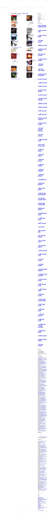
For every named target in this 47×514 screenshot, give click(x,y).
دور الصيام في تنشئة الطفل (43, 469)
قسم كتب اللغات (42, 114)
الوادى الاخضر (16, 15)
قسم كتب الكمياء (42, 250)
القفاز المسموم (16, 72)
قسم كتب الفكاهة (42, 45)
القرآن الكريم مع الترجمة (41, 505)
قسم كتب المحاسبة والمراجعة (40, 129)
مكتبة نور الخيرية (40, 23)
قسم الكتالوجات (42, 179)
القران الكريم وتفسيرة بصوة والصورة (42, 507)
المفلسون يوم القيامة (44, 451)
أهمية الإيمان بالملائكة (42, 464)
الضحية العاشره (32, 34)
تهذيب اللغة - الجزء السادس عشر (42, 436)
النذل (30, 15)
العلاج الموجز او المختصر (43, 377)
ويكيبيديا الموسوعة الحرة (41, 497)
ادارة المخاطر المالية (44, 450)
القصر (30, 66)
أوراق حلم (44, 376)
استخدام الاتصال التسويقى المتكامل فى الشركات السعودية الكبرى (42, 389)
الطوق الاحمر (16, 53)
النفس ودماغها (16, 28)
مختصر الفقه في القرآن (42, 443)
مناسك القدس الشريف (42, 475)
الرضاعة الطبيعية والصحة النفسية (43, 456)
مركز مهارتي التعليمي (40, 498)
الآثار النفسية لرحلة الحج (43, 463)
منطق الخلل (43, 406)
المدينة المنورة (44, 467)
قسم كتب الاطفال (42, 103)
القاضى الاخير (31, 53)
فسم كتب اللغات (42, 335)
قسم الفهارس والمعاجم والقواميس (41, 325)
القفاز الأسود (31, 72)
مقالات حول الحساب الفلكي (42, 378)
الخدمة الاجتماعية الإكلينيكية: (41, 357)
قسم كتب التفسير (42, 82)
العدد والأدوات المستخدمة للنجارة (42, 367)
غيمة (42, 455)
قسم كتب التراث (42, 94)
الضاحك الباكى (16, 34)
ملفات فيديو (41, 226)
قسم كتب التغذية (42, 86)
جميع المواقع (39, 506)
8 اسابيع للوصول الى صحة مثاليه (43, 385)
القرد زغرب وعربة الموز (43, 452)
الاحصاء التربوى (44, 408)
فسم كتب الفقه (42, 223)
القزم (15, 66)
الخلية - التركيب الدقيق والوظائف (43, 402)
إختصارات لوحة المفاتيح (43, 395)
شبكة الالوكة (39, 504)
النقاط (12, 27)
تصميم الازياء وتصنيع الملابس (42, 390)
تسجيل (38, 20)
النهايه (30, 28)
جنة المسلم (39, 508)
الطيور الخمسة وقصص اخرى (17, 47)
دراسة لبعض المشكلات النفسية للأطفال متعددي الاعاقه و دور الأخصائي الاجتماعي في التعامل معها (42, 363)
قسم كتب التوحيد (42, 79)
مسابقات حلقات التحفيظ (42, 442)
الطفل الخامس (32, 47)
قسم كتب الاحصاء (42, 107)
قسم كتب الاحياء (42, 110)
